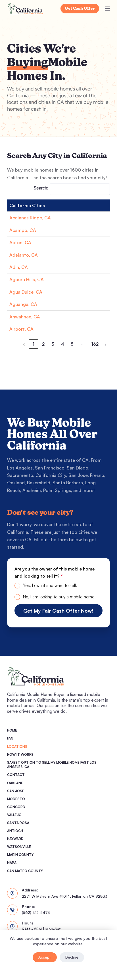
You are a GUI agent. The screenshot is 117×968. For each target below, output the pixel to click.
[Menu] (107, 8)
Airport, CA (21, 329)
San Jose (15, 791)
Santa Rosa (18, 823)
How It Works (20, 754)
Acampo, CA (22, 230)
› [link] (105, 344)
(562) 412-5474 (36, 912)
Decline (71, 957)
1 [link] (33, 344)
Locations (17, 746)
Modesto (16, 799)
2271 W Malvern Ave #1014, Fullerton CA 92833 (64, 896)
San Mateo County (25, 871)
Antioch (15, 831)
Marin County (20, 854)
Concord (16, 807)
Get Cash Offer (80, 9)
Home (12, 730)
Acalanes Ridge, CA (30, 218)
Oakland (15, 783)
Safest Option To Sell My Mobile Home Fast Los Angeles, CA (52, 764)
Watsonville (19, 847)
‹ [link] (24, 344)
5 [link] (72, 344)
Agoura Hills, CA (26, 279)
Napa (11, 862)
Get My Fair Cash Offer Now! (58, 610)
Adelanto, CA (23, 255)
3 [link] (52, 344)
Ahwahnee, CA (24, 317)
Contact (16, 775)
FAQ (10, 738)
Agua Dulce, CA (25, 292)
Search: (41, 188)
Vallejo (14, 815)
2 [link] (43, 344)
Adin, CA (18, 267)
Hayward (15, 839)
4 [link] (62, 344)
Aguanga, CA (23, 304)
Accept (44, 957)
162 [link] (95, 344)
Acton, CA (20, 242)
